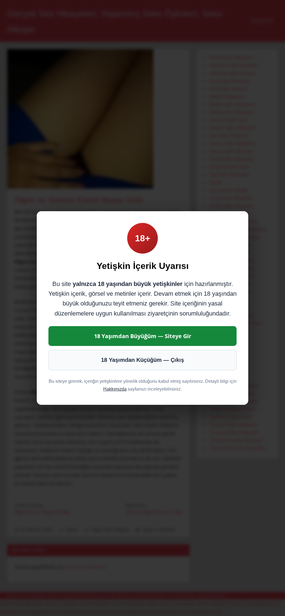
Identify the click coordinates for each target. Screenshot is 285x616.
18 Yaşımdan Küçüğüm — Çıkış (142, 360)
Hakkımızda (115, 389)
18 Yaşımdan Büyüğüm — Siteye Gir (142, 336)
